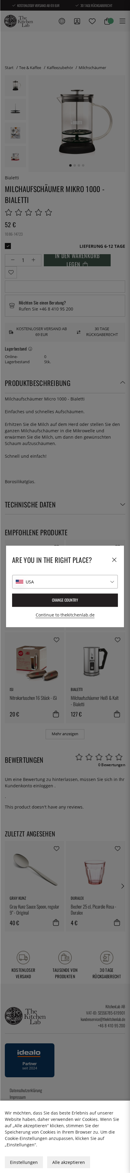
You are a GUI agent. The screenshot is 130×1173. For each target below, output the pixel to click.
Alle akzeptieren (68, 1162)
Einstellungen (24, 1162)
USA (30, 582)
